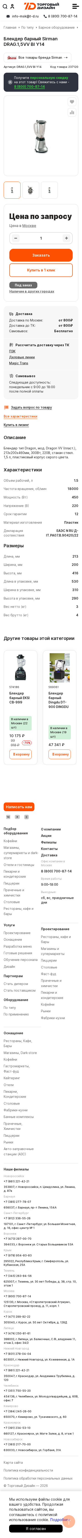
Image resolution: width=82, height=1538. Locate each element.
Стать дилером (16, 984)
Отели (9, 1085)
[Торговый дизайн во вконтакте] (8, 817)
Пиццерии (11, 1135)
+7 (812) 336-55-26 (17, 1218)
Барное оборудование (57, 27)
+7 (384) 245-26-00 (17, 1411)
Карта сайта (13, 1462)
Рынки (8, 1142)
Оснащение (13, 939)
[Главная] (41, 6)
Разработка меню (18, 946)
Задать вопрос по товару (31, 407)
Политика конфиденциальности (28, 1470)
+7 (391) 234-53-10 (17, 1428)
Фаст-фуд (48, 974)
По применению (16, 1014)
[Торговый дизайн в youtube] (17, 817)
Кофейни (10, 1059)
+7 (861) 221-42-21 (16, 1181)
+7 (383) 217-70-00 (17, 1444)
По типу (27, 27)
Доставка (49, 855)
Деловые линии (22, 357)
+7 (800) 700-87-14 (17, 1296)
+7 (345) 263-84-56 (18, 1276)
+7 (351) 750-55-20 (17, 1390)
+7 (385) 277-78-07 (17, 1201)
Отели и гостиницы (19, 865)
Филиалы (48, 842)
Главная (10, 27)
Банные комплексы (19, 1117)
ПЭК (12, 351)
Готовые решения (18, 953)
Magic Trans (18, 363)
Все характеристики (20, 416)
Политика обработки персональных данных (38, 1478)
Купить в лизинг (16, 425)
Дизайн (9, 966)
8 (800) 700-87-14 (29, 87)
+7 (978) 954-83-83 (18, 1255)
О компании (51, 829)
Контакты (49, 849)
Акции (46, 836)
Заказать (41, 255)
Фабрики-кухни (16, 1110)
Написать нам (19, 807)
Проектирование (17, 933)
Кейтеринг (12, 1078)
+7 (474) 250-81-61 (17, 1333)
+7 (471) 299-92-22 (17, 1316)
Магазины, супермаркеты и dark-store (21, 853)
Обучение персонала (21, 960)
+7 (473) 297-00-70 (17, 1238)
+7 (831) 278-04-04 (17, 1353)
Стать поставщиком (20, 990)
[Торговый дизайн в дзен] (26, 817)
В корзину (21, 754)
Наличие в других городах (31, 291)
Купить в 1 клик (41, 270)
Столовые (12, 1103)
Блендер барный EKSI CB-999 (19, 697)
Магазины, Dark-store (20, 1053)
